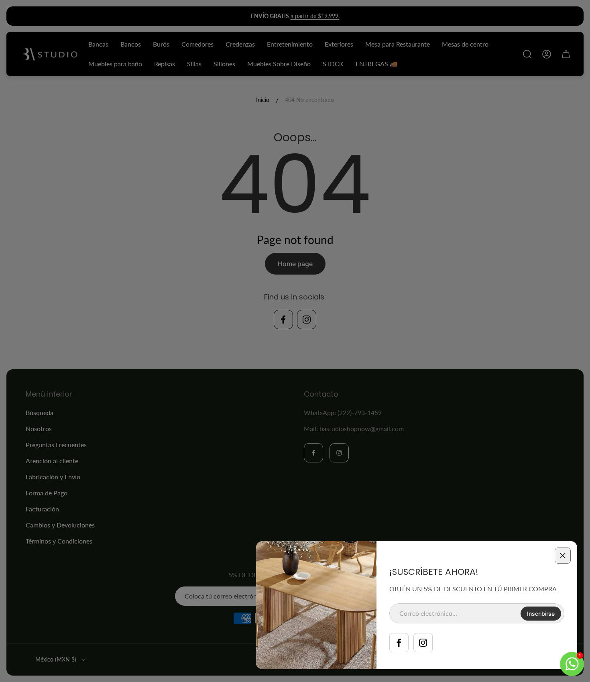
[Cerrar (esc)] (563, 556)
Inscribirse (541, 613)
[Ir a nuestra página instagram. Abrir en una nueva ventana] (423, 642)
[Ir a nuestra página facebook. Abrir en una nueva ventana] (399, 642)
